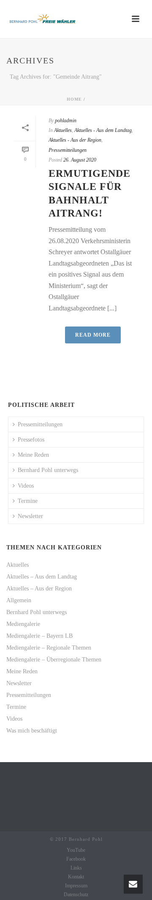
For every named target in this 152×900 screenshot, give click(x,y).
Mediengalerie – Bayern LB (39, 636)
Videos (26, 486)
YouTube (76, 850)
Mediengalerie (23, 624)
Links (76, 868)
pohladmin (65, 120)
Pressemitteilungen (68, 150)
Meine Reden (33, 455)
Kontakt (76, 877)
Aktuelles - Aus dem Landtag (103, 130)
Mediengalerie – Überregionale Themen (53, 659)
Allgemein (18, 600)
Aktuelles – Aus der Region (39, 588)
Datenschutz (76, 894)
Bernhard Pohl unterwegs (48, 470)
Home (74, 99)
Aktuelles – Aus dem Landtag (41, 576)
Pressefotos (31, 439)
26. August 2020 (79, 160)
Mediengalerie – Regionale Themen (48, 648)
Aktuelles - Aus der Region (75, 140)
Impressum (76, 886)
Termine (28, 501)
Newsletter (30, 516)
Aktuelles (63, 130)
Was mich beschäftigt (31, 730)
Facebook (76, 859)
